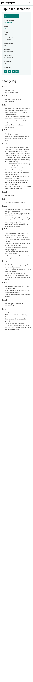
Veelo (5, 28)
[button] (29, 2)
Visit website (8, 22)
